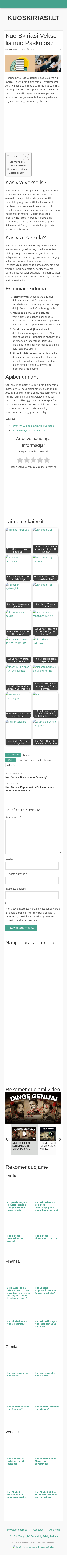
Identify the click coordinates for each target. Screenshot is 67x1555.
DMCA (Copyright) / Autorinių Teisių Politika (33, 1536)
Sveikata (13, 1176)
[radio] (20, 460)
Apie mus (54, 1529)
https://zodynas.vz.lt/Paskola (28, 430)
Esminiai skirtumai (18, 168)
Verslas (12, 1432)
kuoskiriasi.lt (33, 18)
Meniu (17, 4)
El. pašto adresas (16, 874)
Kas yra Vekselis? (17, 161)
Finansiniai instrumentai (29, 760)
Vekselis (11, 765)
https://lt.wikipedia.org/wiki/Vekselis (33, 425)
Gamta (11, 1347)
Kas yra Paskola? (17, 165)
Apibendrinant (16, 172)
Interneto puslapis (16, 888)
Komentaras (13, 817)
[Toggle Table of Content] (24, 157)
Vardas (10, 859)
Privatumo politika (17, 1529)
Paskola (48, 760)
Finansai (27, 754)
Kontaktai (38, 1529)
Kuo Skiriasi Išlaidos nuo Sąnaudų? (26, 777)
